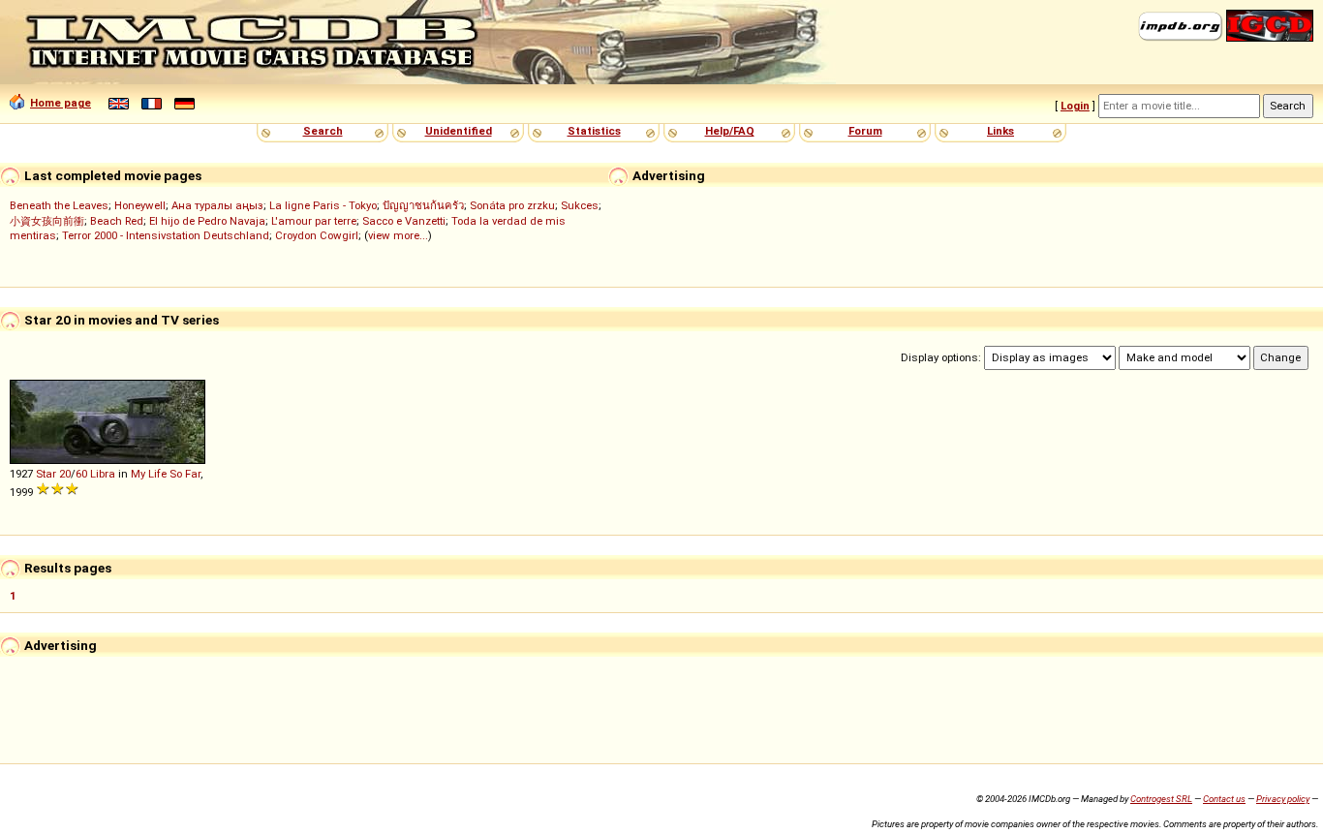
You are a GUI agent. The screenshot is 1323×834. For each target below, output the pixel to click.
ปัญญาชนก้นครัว (423, 205)
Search (323, 131)
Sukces (580, 205)
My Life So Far (165, 473)
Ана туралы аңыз (217, 205)
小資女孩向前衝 (47, 221)
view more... (398, 235)
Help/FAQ (729, 131)
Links (1000, 131)
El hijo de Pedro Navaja (207, 221)
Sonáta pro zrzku (512, 205)
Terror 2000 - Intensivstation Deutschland (165, 235)
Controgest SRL (1161, 798)
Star (46, 473)
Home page (60, 102)
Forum (865, 131)
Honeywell (140, 205)
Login (1075, 105)
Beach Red (116, 221)
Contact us (1224, 798)
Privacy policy (1282, 798)
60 (81, 473)
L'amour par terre (313, 221)
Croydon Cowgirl (316, 235)
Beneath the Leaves (59, 205)
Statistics (594, 131)
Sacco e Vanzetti (404, 221)
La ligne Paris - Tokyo (323, 205)
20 (65, 473)
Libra (102, 473)
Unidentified (458, 131)
